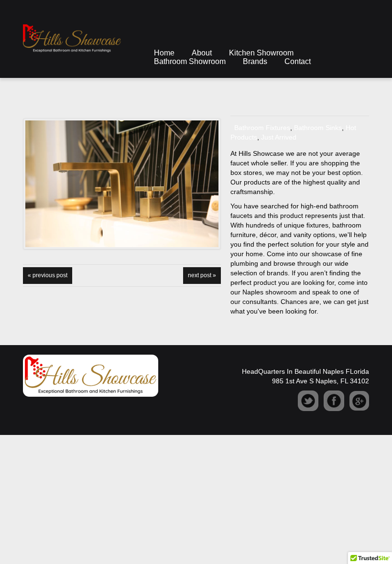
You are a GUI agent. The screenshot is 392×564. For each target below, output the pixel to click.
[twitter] (308, 400)
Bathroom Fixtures (262, 127)
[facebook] (334, 400)
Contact (297, 61)
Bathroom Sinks (318, 127)
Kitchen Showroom (261, 53)
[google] (359, 400)
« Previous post (47, 275)
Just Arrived (278, 137)
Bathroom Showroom (190, 61)
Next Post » (202, 275)
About (202, 53)
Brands (255, 61)
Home (164, 53)
